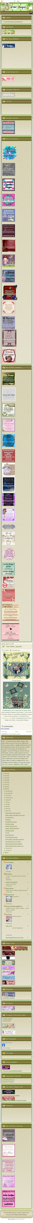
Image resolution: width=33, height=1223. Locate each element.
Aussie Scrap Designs (11, 882)
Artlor (19, 650)
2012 (5, 782)
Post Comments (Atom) (14, 734)
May (7, 806)
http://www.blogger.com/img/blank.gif (13, 21)
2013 (5, 780)
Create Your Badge (6, 1047)
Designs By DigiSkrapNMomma (14, 906)
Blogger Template (11, 1219)
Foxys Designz (10, 862)
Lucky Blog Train (9, 835)
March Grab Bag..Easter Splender (13, 843)
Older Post (28, 731)
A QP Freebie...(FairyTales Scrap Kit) (14, 839)
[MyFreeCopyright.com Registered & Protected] (8, 1081)
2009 (5, 789)
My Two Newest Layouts (11, 837)
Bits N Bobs (9, 874)
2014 (5, 778)
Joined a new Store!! (11, 884)
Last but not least (16, 916)
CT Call (7, 833)
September (8, 797)
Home (16, 731)
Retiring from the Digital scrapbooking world (16, 890)
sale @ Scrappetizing (17, 928)
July (7, 802)
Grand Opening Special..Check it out (14, 846)
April (7, 808)
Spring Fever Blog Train (11, 826)
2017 (5, 773)
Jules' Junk (9, 926)
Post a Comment (5, 728)
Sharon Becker (10, 888)
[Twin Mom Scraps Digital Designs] (21, 950)
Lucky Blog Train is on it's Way (13, 841)
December (8, 791)
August (7, 800)
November (8, 793)
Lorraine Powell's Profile (7, 1042)
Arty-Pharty (9, 914)
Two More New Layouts (11, 822)
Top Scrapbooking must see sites (14, 937)
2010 (5, 786)
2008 (5, 852)
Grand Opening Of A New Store (13, 813)
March (7, 811)
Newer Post (4, 731)
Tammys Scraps (10, 894)
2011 (5, 784)
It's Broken (8, 819)
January (8, 850)
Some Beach (15, 896)
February (8, 848)
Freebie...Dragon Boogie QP (12, 828)
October (8, 795)
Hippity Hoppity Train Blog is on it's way (15, 815)
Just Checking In (9, 817)
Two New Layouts (14, 646)
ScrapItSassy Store (6, 718)
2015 (5, 775)
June (7, 804)
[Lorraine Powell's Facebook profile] (3, 1046)
